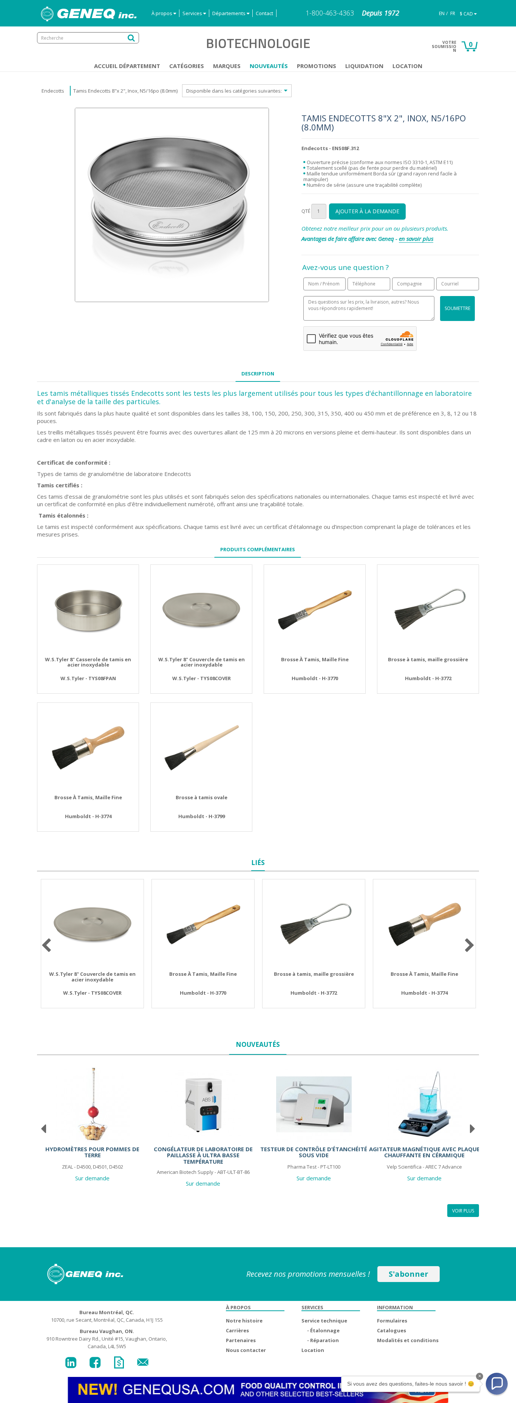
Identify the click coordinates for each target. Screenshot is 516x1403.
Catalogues (391, 1330)
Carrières (237, 1330)
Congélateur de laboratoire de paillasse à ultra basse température (203, 1155)
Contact (264, 13)
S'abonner (408, 1274)
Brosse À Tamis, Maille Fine (315, 659)
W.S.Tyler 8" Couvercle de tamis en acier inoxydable (201, 662)
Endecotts (53, 90)
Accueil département (127, 66)
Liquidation (364, 66)
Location (407, 66)
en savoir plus (416, 238)
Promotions (316, 66)
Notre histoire (244, 1320)
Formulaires (392, 1320)
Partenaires (241, 1340)
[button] (497, 1384)
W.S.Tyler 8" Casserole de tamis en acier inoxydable (88, 662)
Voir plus (463, 1211)
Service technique (324, 1320)
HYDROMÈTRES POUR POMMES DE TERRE (92, 1152)
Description (257, 373)
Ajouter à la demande (367, 211)
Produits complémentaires (257, 549)
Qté (306, 211)
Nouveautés (269, 66)
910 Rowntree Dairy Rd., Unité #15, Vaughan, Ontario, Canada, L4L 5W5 (106, 1339)
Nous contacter (246, 1350)
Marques (227, 66)
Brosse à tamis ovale (201, 797)
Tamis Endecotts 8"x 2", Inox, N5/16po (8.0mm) (125, 90)
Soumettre (457, 308)
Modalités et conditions (408, 1340)
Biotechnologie (258, 43)
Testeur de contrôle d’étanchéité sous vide (313, 1152)
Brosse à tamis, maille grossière (428, 659)
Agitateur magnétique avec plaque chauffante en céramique (424, 1152)
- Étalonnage (323, 1330)
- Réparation (323, 1340)
